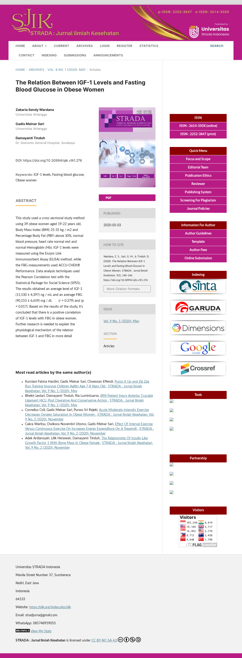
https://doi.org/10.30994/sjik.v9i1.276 (52, 160)
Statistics (148, 46)
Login (105, 46)
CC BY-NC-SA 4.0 (104, 640)
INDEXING (49, 55)
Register (124, 46)
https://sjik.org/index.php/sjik (50, 607)
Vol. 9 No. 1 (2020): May (67, 69)
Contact (27, 55)
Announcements (108, 55)
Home (20, 46)
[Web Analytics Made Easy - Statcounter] (23, 631)
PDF (108, 198)
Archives (84, 46)
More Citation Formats (123, 289)
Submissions (75, 55)
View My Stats (41, 631)
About (38, 46)
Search (216, 46)
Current (61, 46)
